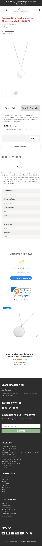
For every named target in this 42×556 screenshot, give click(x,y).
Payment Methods (9, 510)
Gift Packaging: (10, 126)
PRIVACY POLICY (8, 455)
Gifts (4, 481)
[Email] (6, 156)
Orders (5, 503)
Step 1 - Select (11, 108)
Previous (3, 335)
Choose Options (21, 330)
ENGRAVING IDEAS (9, 448)
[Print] (10, 156)
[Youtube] (14, 408)
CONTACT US (6, 465)
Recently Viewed (9, 514)
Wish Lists (6, 512)
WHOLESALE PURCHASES (11, 463)
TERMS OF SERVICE (9, 461)
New (3, 492)
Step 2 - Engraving (30, 108)
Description (21, 167)
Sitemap (5, 467)
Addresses (6, 507)
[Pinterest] (20, 156)
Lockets (5, 485)
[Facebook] (3, 156)
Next (33, 138)
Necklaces (6, 487)
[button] (21, 292)
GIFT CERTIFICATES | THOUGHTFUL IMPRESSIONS (20, 453)
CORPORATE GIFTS (9, 446)
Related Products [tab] (21, 300)
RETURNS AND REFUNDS (11, 457)
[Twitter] (13, 156)
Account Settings (9, 516)
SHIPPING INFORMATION (11, 459)
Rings (4, 490)
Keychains (6, 483)
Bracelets (6, 477)
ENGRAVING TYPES (9, 451)
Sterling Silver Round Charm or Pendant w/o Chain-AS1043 (20, 355)
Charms (5, 479)
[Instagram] (17, 408)
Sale (3, 494)
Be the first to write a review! (21, 278)
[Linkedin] (17, 156)
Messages (6, 505)
